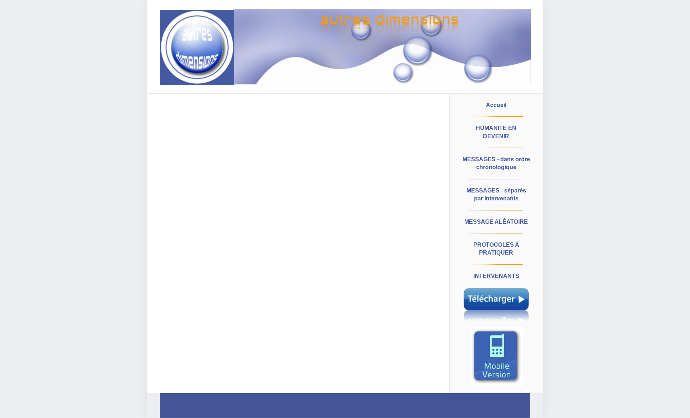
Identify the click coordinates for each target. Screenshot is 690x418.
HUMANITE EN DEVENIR (496, 132)
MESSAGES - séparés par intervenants (496, 194)
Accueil (496, 105)
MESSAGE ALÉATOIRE (496, 222)
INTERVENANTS (496, 276)
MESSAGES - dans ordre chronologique (496, 163)
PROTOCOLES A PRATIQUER (496, 249)
